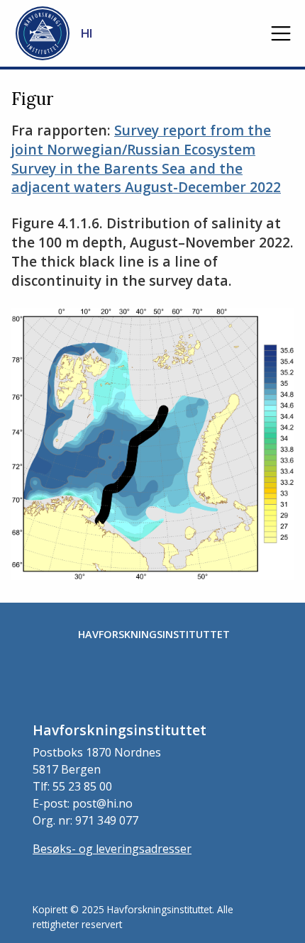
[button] (281, 33)
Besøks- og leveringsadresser (112, 848)
